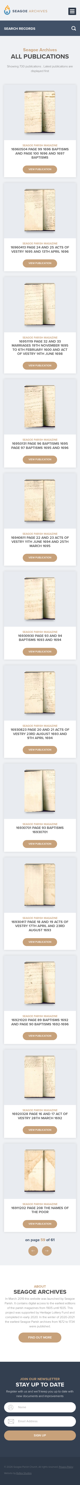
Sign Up (40, 1435)
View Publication (40, 169)
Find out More (40, 1337)
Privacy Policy (66, 1466)
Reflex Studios (24, 1473)
